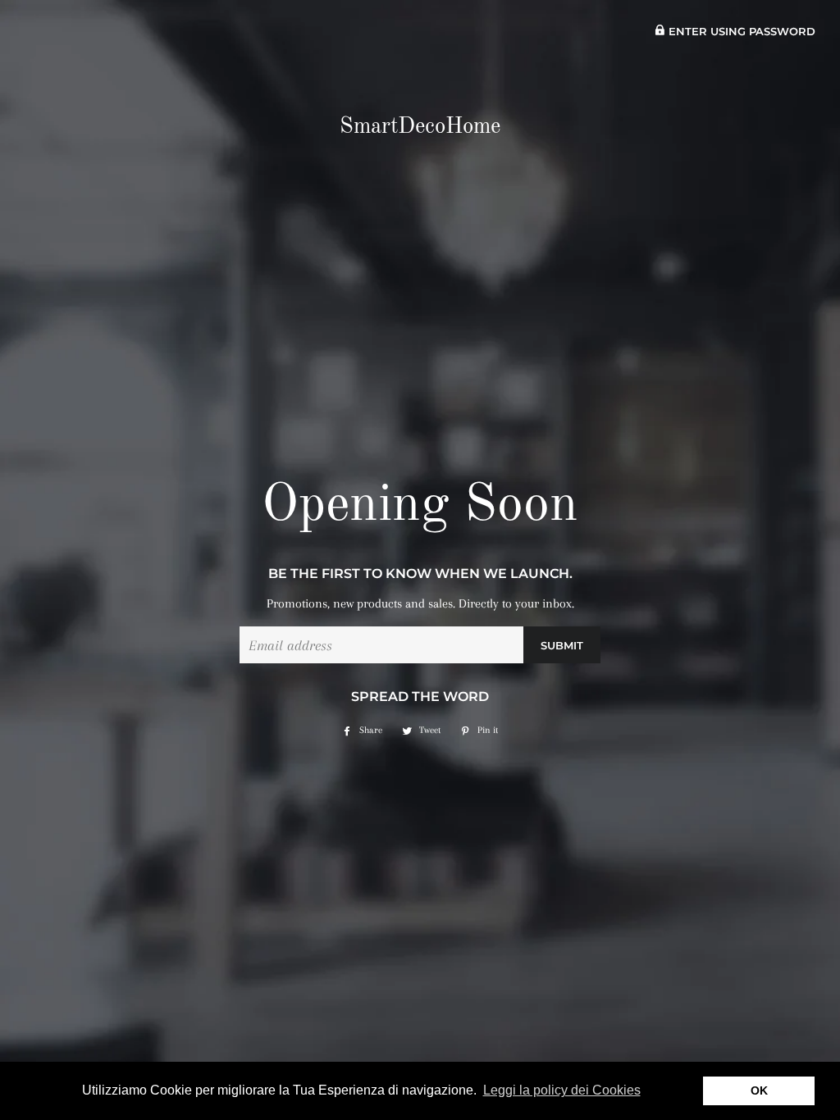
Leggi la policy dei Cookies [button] (562, 1090)
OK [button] (759, 1090)
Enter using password (740, 31)
